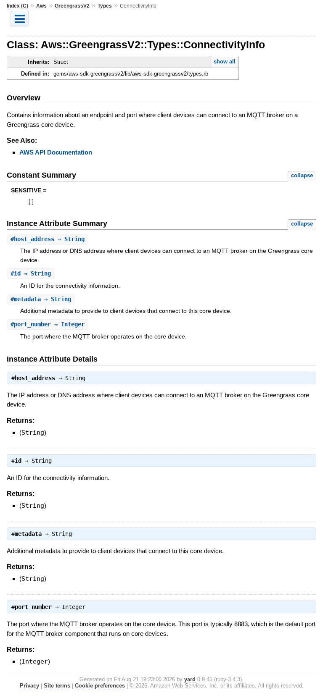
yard (190, 679)
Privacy (29, 685)
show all (225, 61)
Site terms (57, 685)
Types (105, 6)
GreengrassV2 (72, 6)
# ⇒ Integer (48, 324)
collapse (302, 175)
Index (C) (17, 6)
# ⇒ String (48, 239)
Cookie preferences (100, 685)
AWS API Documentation (55, 152)
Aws (41, 6)
